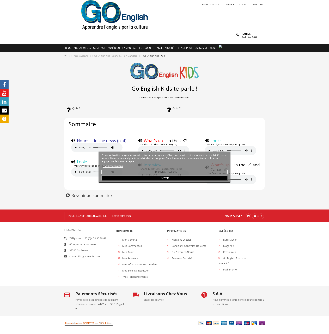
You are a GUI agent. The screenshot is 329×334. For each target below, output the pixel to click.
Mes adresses (130, 258)
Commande (229, 4)
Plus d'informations (113, 165)
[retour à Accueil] (65, 56)
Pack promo (229, 269)
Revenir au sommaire (91, 195)
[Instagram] (248, 216)
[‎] (69, 111)
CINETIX (89, 323)
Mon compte (259, 4)
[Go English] (114, 15)
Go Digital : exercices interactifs (232, 261)
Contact (243, 4)
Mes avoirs (128, 252)
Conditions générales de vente (188, 245)
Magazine (228, 245)
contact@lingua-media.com (84, 256)
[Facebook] (261, 216)
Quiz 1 (76, 108)
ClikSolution (105, 323)
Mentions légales (181, 239)
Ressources (229, 252)
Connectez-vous (210, 4)
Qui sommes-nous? (182, 252)
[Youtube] (255, 216)
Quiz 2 (177, 108)
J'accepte (164, 178)
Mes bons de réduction (135, 270)
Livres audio (229, 239)
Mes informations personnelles (139, 264)
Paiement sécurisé (181, 258)
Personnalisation (164, 172)
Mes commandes (132, 245)
